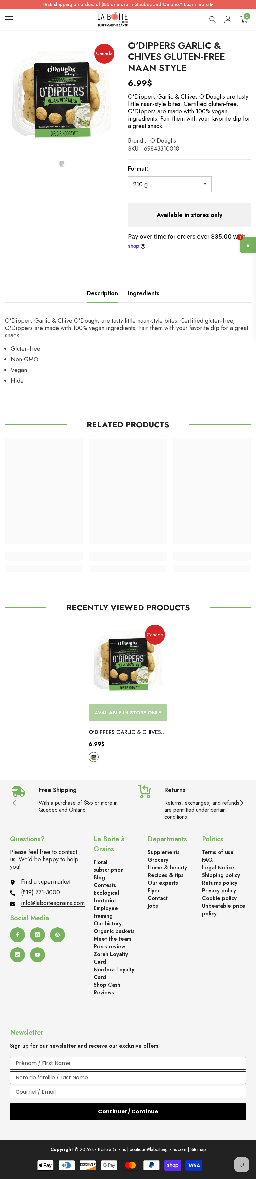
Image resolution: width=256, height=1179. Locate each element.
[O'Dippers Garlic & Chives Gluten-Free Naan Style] (128, 661)
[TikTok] (17, 954)
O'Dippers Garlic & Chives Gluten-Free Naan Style (125, 732)
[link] (44, 556)
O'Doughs (163, 140)
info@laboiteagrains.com (53, 903)
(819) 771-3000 (40, 892)
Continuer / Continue (128, 1111)
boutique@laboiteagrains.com (158, 1149)
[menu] (9, 19)
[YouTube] (37, 954)
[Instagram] (37, 934)
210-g (94, 757)
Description (102, 293)
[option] (61, 96)
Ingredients (143, 293)
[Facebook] (17, 934)
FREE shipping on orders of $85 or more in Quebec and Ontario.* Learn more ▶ (128, 4)
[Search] (213, 19)
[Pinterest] (57, 934)
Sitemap (198, 1149)
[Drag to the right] (241, 803)
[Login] (228, 19)
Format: (138, 168)
